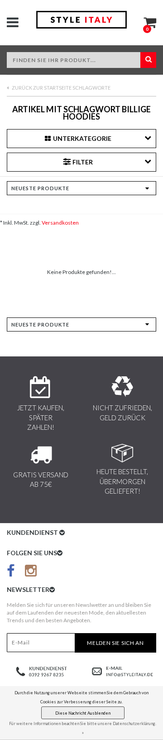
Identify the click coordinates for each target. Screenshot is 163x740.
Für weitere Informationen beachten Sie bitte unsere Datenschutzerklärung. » (82, 728)
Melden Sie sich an (115, 642)
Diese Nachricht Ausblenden (82, 713)
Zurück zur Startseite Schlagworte (60, 88)
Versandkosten (60, 222)
